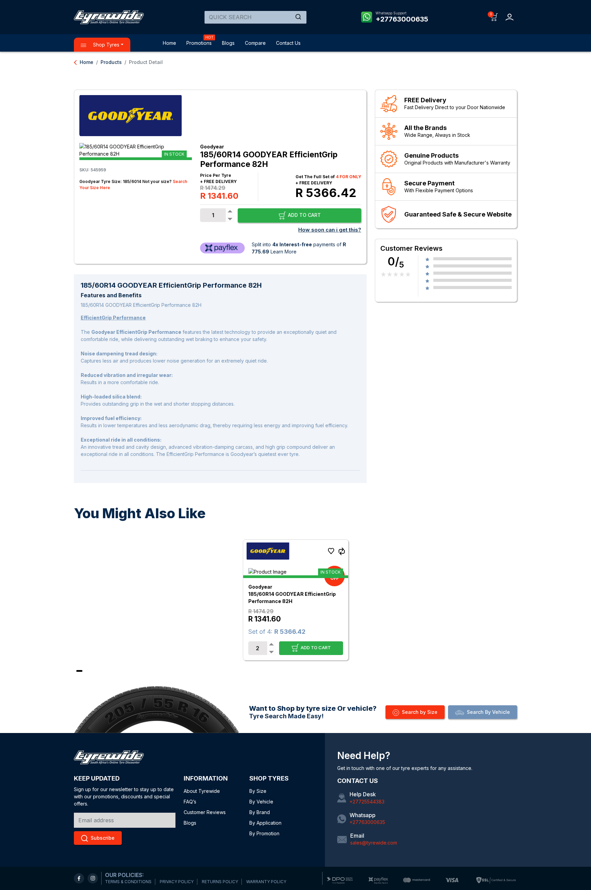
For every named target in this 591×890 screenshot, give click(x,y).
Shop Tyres (105, 45)
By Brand (259, 812)
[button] (494, 16)
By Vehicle (261, 801)
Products (111, 62)
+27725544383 (367, 801)
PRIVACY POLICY (177, 881)
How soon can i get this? (329, 229)
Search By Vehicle (488, 712)
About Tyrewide (202, 791)
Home (169, 43)
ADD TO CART (304, 215)
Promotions (199, 43)
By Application (265, 823)
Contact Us (288, 43)
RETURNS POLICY (220, 881)
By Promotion (264, 833)
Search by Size (419, 712)
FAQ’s (190, 801)
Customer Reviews (205, 812)
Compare (255, 43)
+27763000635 (402, 19)
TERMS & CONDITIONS (128, 881)
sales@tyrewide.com (373, 843)
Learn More (284, 251)
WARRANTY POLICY (266, 881)
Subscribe (103, 838)
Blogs (228, 43)
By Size (257, 791)
